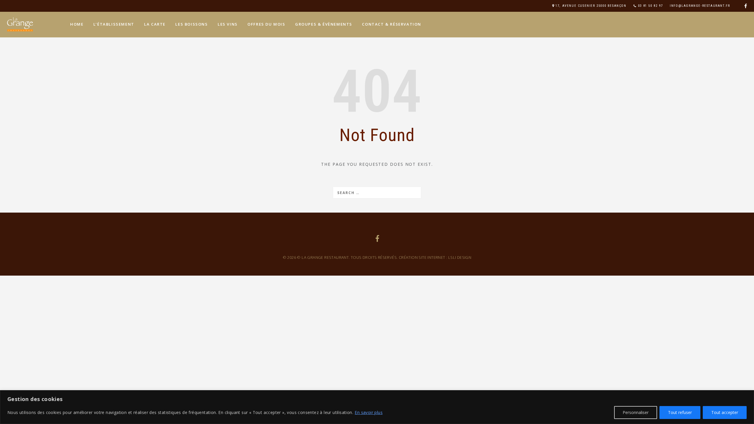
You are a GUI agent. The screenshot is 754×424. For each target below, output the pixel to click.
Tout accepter (724, 412)
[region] (377, 407)
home (76, 24)
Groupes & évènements (323, 24)
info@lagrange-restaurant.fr (700, 6)
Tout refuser (680, 412)
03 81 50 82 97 (650, 6)
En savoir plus (369, 412)
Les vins (228, 24)
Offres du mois (266, 24)
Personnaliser (636, 412)
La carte (155, 24)
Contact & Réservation (391, 24)
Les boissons (191, 24)
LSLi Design (459, 257)
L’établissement (113, 24)
